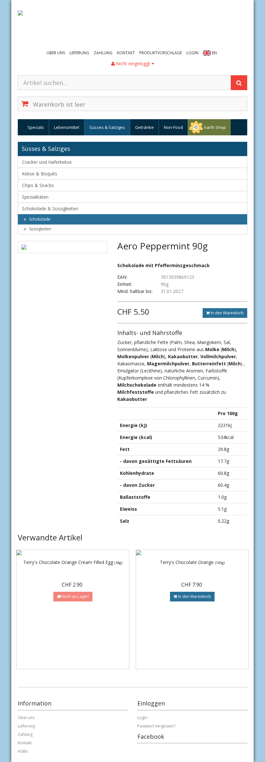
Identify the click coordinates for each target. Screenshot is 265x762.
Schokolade (39, 219)
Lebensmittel (66, 127)
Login (192, 53)
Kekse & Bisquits (39, 174)
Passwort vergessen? (156, 726)
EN (214, 53)
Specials (35, 127)
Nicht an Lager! (75, 596)
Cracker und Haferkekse (47, 162)
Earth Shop (215, 127)
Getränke (144, 127)
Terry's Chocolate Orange (192, 562)
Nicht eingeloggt (133, 63)
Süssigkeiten (39, 229)
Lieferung (79, 53)
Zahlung (103, 53)
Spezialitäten (35, 197)
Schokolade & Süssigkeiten (50, 208)
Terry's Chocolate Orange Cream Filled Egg (72, 562)
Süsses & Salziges (107, 127)
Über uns (56, 53)
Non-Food (173, 127)
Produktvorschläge (160, 53)
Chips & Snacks (38, 185)
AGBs (23, 751)
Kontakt (126, 53)
